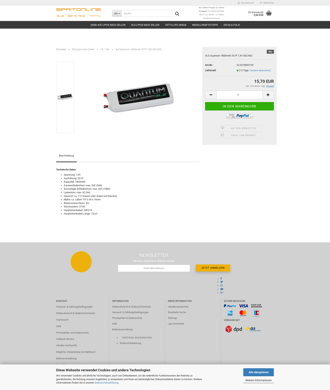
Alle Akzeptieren (259, 372)
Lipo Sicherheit (176, 323)
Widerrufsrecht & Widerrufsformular (75, 313)
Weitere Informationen (258, 380)
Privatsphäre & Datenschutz (127, 318)
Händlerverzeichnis (178, 306)
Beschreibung (66, 155)
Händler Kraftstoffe (66, 345)
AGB (58, 326)
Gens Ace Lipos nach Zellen (108, 24)
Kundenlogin (247, 3)
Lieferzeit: (210, 70)
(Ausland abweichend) (260, 70)
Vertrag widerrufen (137, 337)
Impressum (62, 319)
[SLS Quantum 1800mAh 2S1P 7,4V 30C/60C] (139, 96)
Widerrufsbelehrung (130, 343)
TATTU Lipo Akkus (175, 24)
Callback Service (65, 339)
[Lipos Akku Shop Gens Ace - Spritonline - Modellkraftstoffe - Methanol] (81, 13)
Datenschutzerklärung (106, 382)
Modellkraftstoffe (205, 24)
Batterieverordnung (66, 358)
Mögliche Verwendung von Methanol (75, 352)
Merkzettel (268, 3)
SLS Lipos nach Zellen (145, 24)
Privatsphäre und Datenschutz (72, 332)
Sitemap (172, 318)
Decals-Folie (232, 24)
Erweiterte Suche (177, 312)
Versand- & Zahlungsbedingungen (74, 306)
